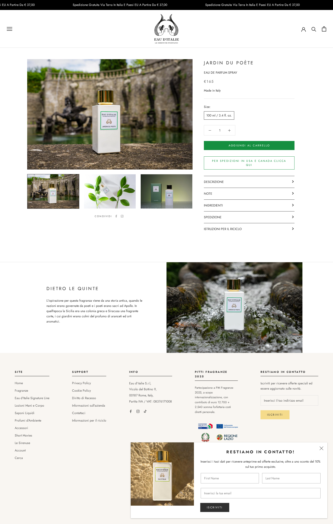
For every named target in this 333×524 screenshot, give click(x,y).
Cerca (19, 458)
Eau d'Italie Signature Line (32, 398)
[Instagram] (122, 216)
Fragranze (21, 390)
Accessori (21, 428)
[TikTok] (145, 411)
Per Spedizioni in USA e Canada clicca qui (249, 163)
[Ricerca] (313, 29)
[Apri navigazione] (9, 29)
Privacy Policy (81, 383)
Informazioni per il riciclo (89, 420)
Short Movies (23, 435)
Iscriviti (215, 507)
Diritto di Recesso (84, 398)
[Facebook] (116, 216)
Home (19, 383)
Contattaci (78, 413)
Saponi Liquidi (24, 413)
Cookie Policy (81, 390)
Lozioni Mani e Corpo (29, 405)
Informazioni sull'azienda (88, 405)
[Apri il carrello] (324, 29)
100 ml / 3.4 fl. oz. (219, 115)
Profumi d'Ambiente (28, 420)
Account (20, 450)
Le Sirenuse (22, 443)
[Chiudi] (321, 448)
